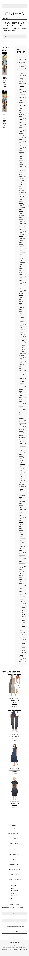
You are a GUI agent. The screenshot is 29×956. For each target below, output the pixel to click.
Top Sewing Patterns (21, 589)
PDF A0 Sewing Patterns (21, 87)
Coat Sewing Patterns (22, 462)
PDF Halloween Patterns (21, 164)
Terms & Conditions (14, 846)
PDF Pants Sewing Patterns (23, 250)
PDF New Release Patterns (22, 234)
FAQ (15, 831)
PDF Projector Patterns (21, 266)
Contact (15, 888)
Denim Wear (22, 418)
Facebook (16, 890)
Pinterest (16, 893)
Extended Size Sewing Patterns (22, 437)
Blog (14, 859)
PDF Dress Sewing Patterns (22, 137)
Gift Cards (21, 66)
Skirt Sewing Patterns (21, 569)
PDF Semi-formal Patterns (22, 278)
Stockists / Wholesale (15, 836)
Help (14, 828)
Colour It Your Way (15, 879)
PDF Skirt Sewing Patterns (22, 293)
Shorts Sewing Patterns (22, 544)
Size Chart (15, 867)
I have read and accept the (15, 926)
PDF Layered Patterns (21, 201)
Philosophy (14, 872)
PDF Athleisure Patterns (21, 114)
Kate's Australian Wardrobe (21, 484)
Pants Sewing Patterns (22, 536)
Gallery (14, 862)
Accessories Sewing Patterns (22, 376)
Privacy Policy (14, 843)
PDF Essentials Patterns (21, 144)
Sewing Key (14, 877)
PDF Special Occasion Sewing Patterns (21, 301)
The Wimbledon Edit (21, 364)
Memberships (20, 71)
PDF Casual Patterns (21, 127)
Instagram (15, 896)
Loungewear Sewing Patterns (22, 497)
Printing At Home (14, 854)
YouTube (15, 898)
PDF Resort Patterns (21, 272)
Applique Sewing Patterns (21, 391)
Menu (6, 18)
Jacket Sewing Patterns (22, 470)
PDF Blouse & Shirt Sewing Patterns (22, 319)
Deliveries (15, 838)
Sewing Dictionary (15, 869)
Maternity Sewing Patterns (22, 503)
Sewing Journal (15, 874)
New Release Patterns (21, 520)
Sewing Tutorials (14, 864)
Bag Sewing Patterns (22, 383)
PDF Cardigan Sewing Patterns (24, 345)
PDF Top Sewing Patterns (21, 309)
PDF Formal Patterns (21, 158)
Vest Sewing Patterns (22, 478)
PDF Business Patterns (21, 120)
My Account (5, 2)
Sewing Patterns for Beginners (22, 563)
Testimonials (15, 841)
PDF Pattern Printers (14, 833)
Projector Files (15, 857)
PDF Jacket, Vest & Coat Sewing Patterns (22, 172)
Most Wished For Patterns (21, 514)
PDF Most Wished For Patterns (22, 228)
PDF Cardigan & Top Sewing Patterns (22, 331)
